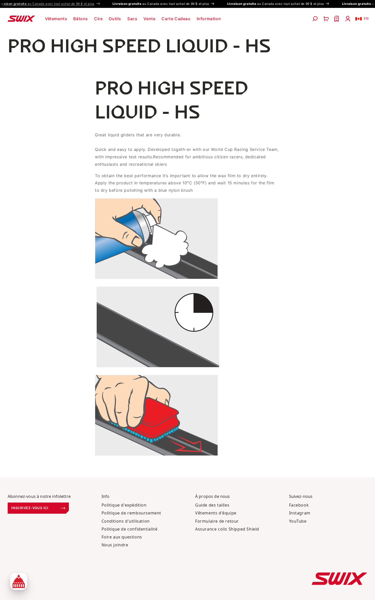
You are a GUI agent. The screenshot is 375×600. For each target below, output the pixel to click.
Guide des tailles (212, 505)
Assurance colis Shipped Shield (227, 529)
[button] (56, 19)
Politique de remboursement (131, 513)
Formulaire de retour (217, 521)
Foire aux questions (122, 537)
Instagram (299, 513)
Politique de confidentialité (130, 529)
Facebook (299, 505)
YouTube (298, 521)
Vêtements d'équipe (215, 513)
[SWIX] (339, 578)
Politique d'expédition (124, 505)
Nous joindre (115, 545)
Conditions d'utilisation (126, 521)
